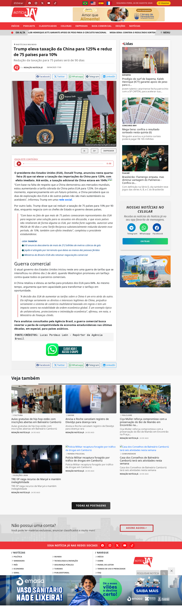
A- (84, 150)
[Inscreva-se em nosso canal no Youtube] (124, 545)
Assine (165, 3)
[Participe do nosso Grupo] (64, 350)
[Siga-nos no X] (117, 545)
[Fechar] (171, 570)
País (15, 564)
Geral (16, 572)
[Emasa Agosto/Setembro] (91, 590)
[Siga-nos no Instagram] (109, 545)
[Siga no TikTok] (55, 3)
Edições (120, 26)
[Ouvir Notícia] (19, 163)
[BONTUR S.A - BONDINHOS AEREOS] (145, 271)
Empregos (82, 26)
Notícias (134, 26)
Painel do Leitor (105, 564)
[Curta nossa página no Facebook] (102, 545)
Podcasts (29, 26)
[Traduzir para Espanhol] (101, 3)
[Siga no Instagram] (36, 3)
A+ (94, 150)
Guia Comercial (102, 26)
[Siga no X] (42, 3)
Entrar (19, 3)
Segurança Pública (64, 564)
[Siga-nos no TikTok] (132, 545)
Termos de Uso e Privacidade (111, 568)
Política (17, 556)
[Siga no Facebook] (29, 3)
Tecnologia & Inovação (66, 560)
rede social (65, 199)
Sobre (100, 560)
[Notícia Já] (36, 14)
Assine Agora (135, 527)
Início (15, 26)
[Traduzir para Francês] (109, 3)
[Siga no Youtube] (48, 3)
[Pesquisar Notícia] (164, 573)
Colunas (66, 26)
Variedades (19, 560)
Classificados (48, 26)
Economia (18, 568)
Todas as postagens (91, 505)
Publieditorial (61, 572)
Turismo (58, 568)
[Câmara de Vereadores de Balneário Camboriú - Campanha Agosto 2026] (125, 14)
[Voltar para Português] (85, 3)
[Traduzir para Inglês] (93, 3)
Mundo (58, 556)
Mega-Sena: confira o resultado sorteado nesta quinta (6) (139, 32)
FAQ (99, 572)
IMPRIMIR (108, 150)
